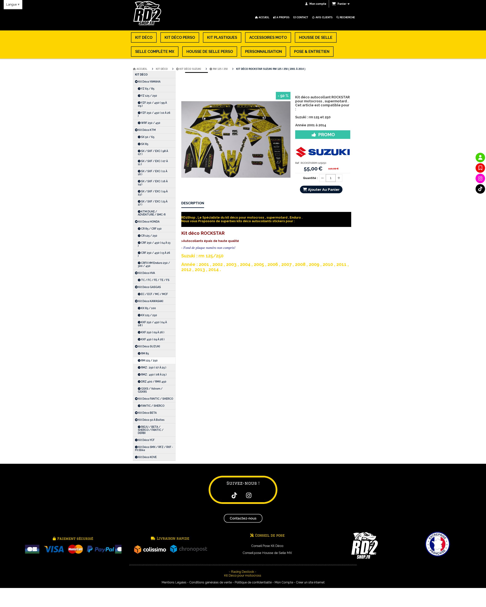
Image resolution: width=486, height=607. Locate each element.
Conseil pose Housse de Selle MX (267, 553)
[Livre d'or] (480, 168)
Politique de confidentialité (253, 582)
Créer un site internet (310, 582)
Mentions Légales (174, 582)
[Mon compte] (480, 157)
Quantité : (310, 178)
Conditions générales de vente (210, 582)
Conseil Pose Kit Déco (267, 546)
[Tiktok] (480, 189)
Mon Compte (284, 582)
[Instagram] (480, 178)
